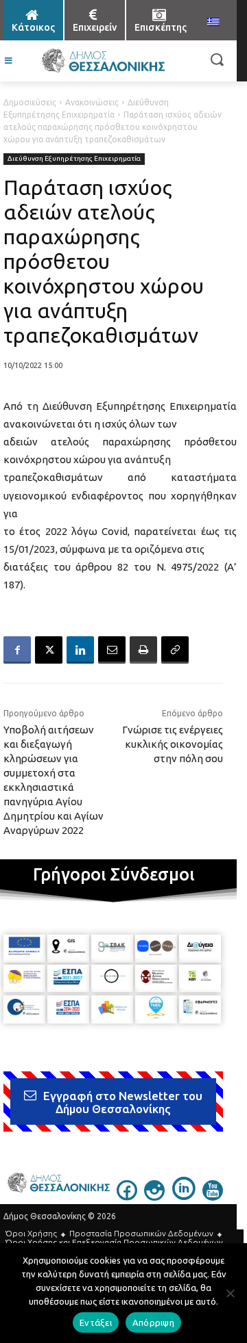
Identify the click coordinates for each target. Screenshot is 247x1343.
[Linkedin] (80, 650)
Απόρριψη (153, 1322)
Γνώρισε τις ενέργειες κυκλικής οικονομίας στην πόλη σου (172, 744)
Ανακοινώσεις (92, 102)
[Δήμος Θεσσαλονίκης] (103, 60)
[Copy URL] (175, 650)
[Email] (112, 650)
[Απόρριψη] (230, 1293)
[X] (48, 650)
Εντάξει (96, 1322)
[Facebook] (17, 650)
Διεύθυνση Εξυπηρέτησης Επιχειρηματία (74, 158)
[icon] (127, 1196)
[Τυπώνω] (143, 650)
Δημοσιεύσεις (29, 102)
